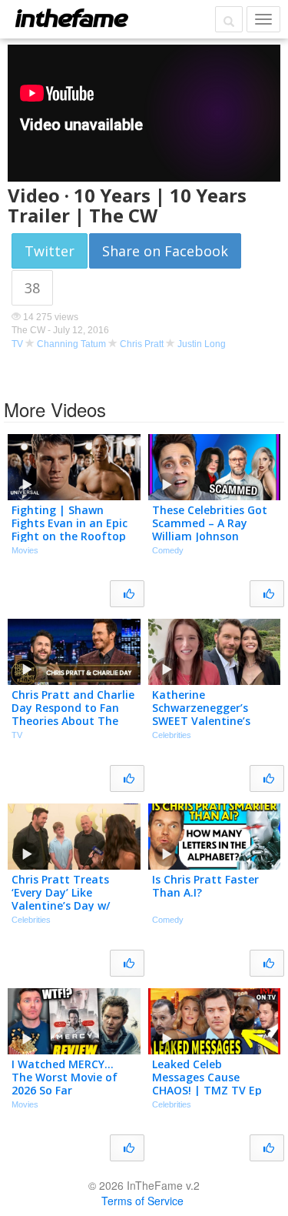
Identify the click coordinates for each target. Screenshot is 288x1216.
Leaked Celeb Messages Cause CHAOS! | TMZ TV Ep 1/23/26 (207, 1083)
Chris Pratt (142, 344)
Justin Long (201, 344)
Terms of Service (142, 1200)
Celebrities (171, 735)
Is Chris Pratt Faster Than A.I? (205, 886)
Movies (25, 550)
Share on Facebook (165, 251)
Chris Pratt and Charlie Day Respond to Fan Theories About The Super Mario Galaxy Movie (73, 720)
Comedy (168, 550)
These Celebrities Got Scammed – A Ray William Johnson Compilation (209, 529)
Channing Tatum (71, 344)
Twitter (49, 251)
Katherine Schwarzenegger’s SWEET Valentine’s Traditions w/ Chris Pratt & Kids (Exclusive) (213, 720)
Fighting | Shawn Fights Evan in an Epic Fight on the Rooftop (69, 523)
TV (17, 344)
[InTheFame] (71, 17)
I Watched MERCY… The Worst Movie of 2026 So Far (65, 1077)
